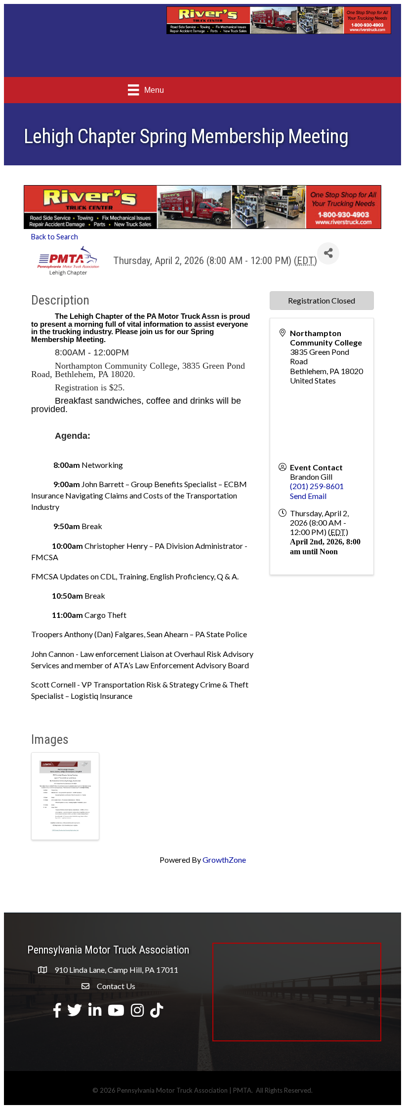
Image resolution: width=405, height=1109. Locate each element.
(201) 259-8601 (317, 486)
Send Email (308, 495)
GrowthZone (224, 859)
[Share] (328, 253)
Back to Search (54, 236)
